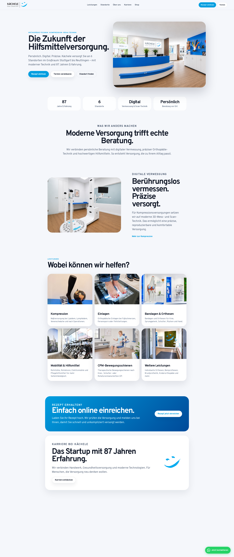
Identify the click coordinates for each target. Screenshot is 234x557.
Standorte (105, 5)
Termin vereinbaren (63, 74)
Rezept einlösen (207, 5)
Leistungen (92, 5)
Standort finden (86, 74)
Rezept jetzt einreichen (168, 414)
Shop (137, 5)
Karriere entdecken (64, 480)
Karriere (127, 5)
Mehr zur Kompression (142, 236)
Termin (222, 5)
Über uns (117, 5)
